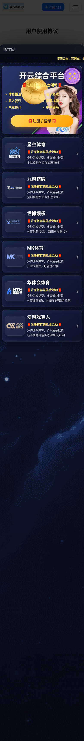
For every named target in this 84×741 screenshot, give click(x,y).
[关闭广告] (78, 49)
